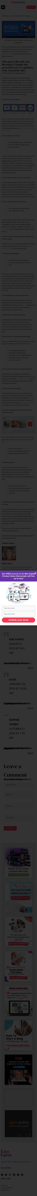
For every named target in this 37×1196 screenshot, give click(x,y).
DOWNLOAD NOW (18, 620)
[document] (18, 598)
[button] (35, 573)
